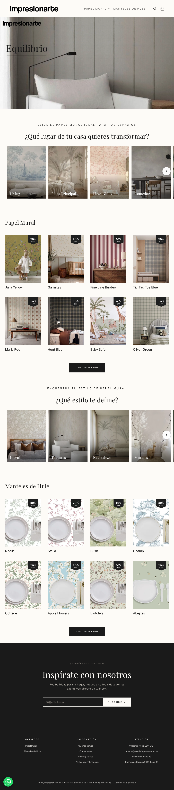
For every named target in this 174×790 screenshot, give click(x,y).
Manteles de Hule (27, 486)
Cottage (11, 613)
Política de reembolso (75, 782)
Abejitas (139, 613)
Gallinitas (54, 287)
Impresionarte (51, 782)
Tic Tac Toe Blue (145, 287)
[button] (96, 8)
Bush (94, 551)
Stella (52, 551)
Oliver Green (142, 349)
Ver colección (87, 367)
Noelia (9, 551)
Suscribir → (117, 702)
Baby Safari (98, 349)
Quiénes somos (85, 746)
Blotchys (96, 613)
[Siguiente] (166, 171)
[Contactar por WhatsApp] (8, 782)
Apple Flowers (58, 613)
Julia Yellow (14, 287)
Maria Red (12, 349)
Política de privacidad (100, 782)
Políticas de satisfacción (87, 762)
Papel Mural (20, 222)
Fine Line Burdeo (103, 287)
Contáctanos (86, 751)
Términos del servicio (125, 782)
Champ (138, 551)
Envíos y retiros (85, 756)
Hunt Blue (55, 349)
